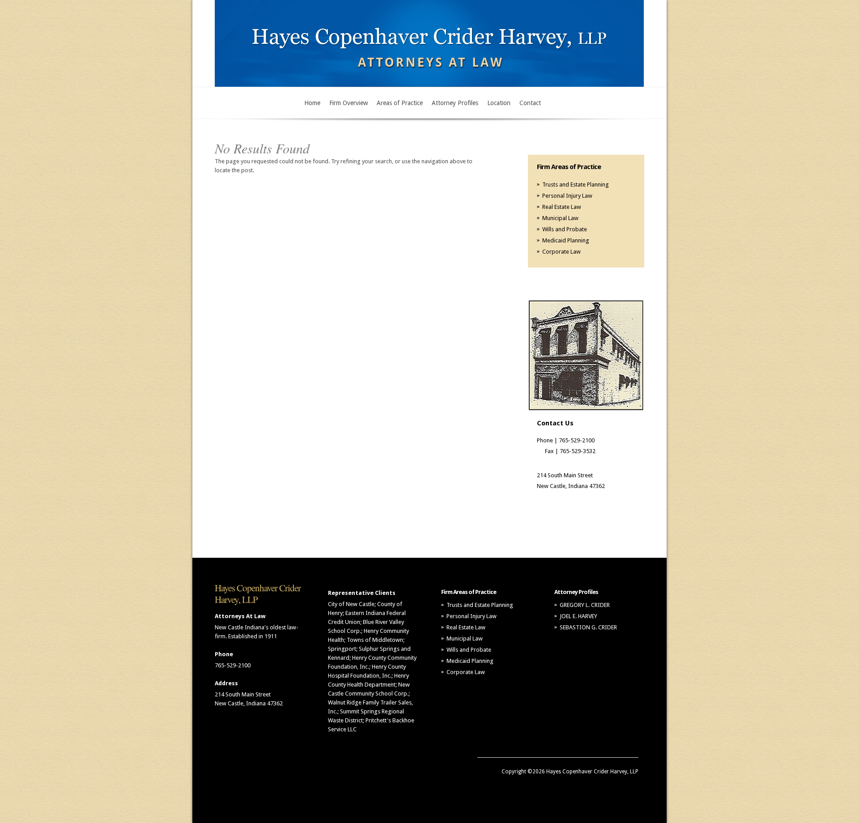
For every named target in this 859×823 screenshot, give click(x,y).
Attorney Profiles (455, 102)
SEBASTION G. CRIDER (588, 627)
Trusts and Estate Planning (575, 184)
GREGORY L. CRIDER (585, 605)
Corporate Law (561, 251)
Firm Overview (348, 102)
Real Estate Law (561, 207)
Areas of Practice (400, 102)
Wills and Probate (564, 229)
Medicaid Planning (565, 240)
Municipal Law (560, 218)
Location (498, 102)
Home (312, 102)
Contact (530, 102)
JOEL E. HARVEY (578, 616)
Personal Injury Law (567, 195)
